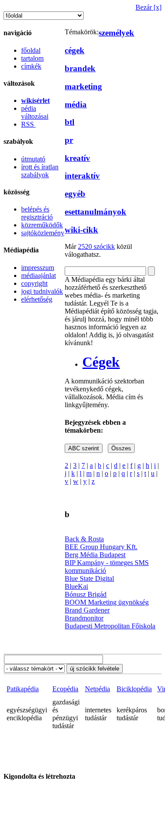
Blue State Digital (89, 578)
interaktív (82, 175)
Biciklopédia (134, 689)
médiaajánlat (38, 275)
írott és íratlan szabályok (40, 171)
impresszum (37, 267)
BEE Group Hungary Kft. (101, 547)
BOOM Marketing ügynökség (107, 602)
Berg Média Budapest (95, 554)
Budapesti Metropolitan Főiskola (110, 626)
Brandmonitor (84, 618)
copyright (34, 283)
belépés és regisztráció (37, 213)
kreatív (77, 158)
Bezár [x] (148, 7)
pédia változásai (34, 112)
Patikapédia (23, 689)
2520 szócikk (96, 246)
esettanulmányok (95, 211)
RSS (28, 124)
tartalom (32, 58)
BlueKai (76, 586)
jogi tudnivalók (42, 291)
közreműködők (42, 225)
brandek (80, 68)
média (76, 104)
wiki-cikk (81, 229)
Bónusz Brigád (85, 594)
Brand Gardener (87, 610)
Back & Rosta (84, 539)
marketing (83, 86)
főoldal (30, 50)
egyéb (75, 193)
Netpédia (97, 689)
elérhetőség (36, 299)
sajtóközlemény (42, 233)
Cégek (101, 362)
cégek (74, 50)
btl (69, 122)
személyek (116, 32)
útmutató (33, 159)
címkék (31, 66)
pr (69, 140)
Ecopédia (65, 689)
